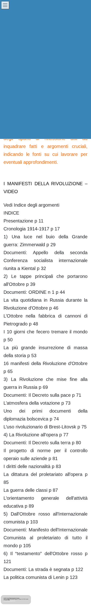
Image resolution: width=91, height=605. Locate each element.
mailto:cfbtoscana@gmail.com (9, 601)
